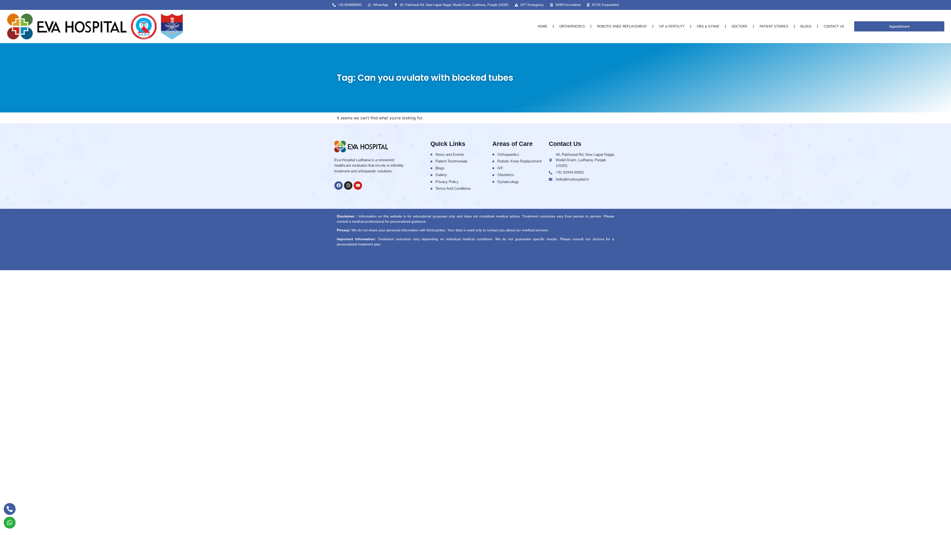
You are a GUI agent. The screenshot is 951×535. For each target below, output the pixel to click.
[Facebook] (338, 185)
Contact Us (834, 26)
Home (542, 26)
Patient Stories (774, 26)
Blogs (806, 26)
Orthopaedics (572, 26)
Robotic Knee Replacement (622, 26)
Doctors (739, 26)
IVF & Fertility (672, 26)
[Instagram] (348, 185)
